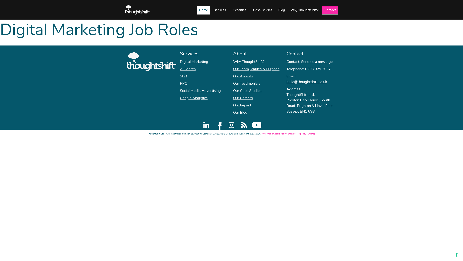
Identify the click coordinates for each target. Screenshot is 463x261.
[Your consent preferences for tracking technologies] (456, 254)
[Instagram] (231, 125)
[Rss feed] (244, 125)
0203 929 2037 (318, 69)
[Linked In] (206, 125)
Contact (330, 10)
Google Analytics (194, 98)
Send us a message (317, 62)
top (458, 130)
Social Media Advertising (200, 91)
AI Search (188, 69)
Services (220, 10)
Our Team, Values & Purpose (256, 69)
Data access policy (297, 134)
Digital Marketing (194, 62)
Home (203, 10)
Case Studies (262, 10)
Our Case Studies (247, 91)
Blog (281, 10)
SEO (183, 76)
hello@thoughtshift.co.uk (306, 82)
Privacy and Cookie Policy (274, 134)
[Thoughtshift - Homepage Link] (137, 9)
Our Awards (243, 76)
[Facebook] (218, 125)
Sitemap (311, 134)
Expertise (239, 10)
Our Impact (242, 105)
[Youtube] (256, 125)
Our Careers (243, 98)
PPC (183, 83)
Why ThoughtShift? (304, 10)
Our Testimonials (246, 83)
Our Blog (240, 112)
